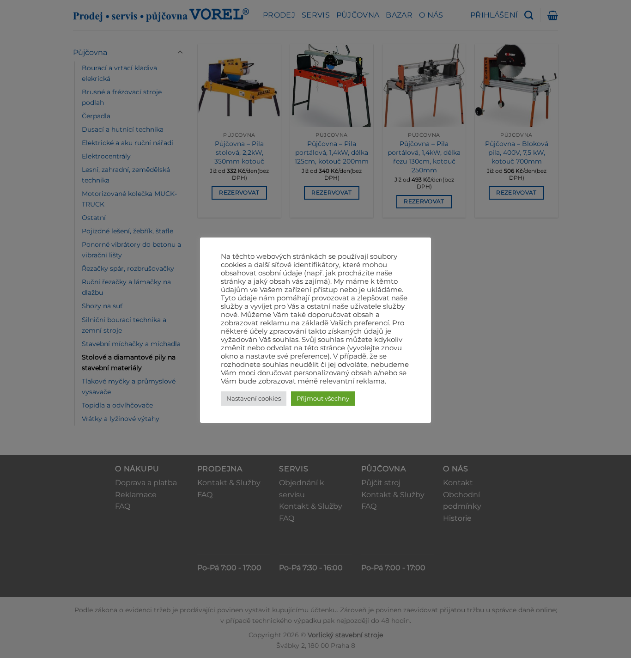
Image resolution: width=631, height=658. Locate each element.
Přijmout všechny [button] (323, 398)
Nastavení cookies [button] (253, 398)
